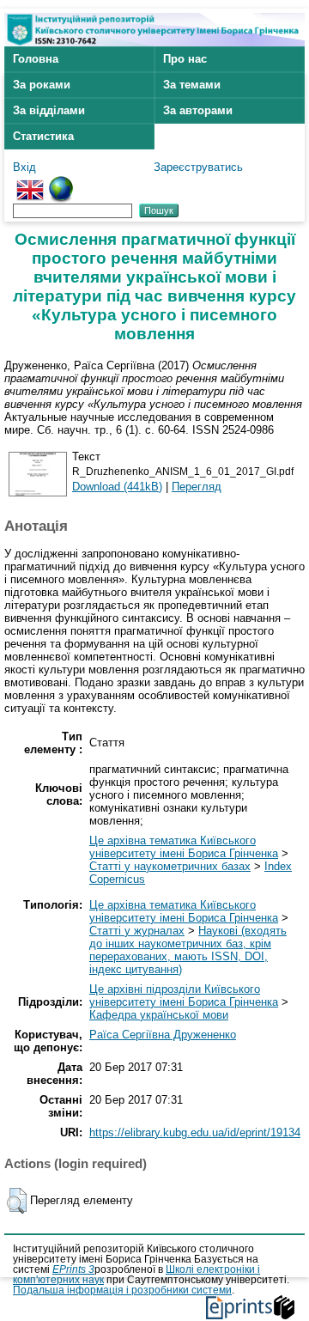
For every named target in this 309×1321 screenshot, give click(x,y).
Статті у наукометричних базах (170, 866)
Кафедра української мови (158, 1014)
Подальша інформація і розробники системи (122, 1290)
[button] (17, 1201)
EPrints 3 (73, 1269)
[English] (30, 182)
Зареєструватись (198, 167)
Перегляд (196, 486)
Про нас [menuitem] (185, 58)
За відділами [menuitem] (49, 110)
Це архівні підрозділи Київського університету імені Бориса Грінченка (183, 995)
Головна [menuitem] (35, 58)
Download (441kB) (117, 486)
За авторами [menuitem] (198, 110)
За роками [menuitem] (41, 84)
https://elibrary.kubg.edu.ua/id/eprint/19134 (194, 1132)
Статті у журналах (137, 930)
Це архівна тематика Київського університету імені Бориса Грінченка (183, 847)
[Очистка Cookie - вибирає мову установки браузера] (61, 182)
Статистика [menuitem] (43, 136)
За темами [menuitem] (192, 84)
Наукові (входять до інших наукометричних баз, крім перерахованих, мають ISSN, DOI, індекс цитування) (188, 950)
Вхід (24, 167)
